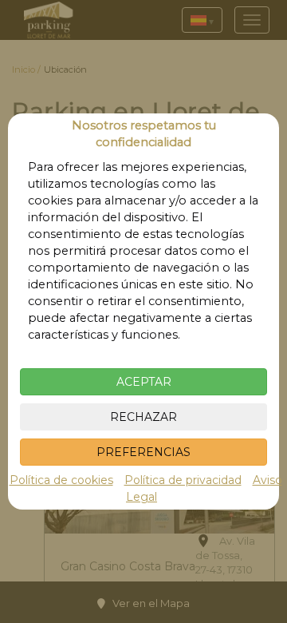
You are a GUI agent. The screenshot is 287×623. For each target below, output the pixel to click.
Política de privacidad (183, 480)
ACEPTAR (143, 382)
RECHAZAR (143, 417)
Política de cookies (61, 480)
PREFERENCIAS (143, 452)
